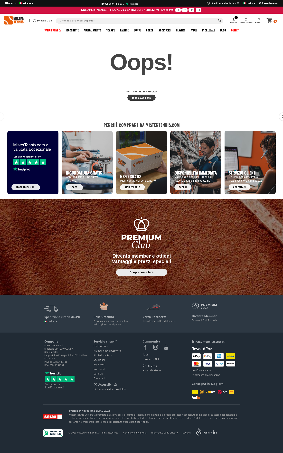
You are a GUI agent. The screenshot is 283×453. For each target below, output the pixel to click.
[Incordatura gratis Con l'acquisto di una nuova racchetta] (87, 162)
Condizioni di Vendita (135, 432)
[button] (11, 3)
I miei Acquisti (101, 346)
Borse (137, 30)
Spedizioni (99, 359)
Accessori (165, 30)
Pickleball (208, 30)
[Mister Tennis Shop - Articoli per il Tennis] (14, 20)
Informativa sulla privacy (164, 432)
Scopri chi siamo (152, 370)
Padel (193, 30)
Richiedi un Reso (103, 355)
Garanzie (98, 373)
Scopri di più (142, 421)
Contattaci (99, 378)
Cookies (186, 432)
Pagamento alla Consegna (206, 374)
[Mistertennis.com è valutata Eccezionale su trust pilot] (32, 162)
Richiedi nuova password (107, 350)
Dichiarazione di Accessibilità (110, 389)
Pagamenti (99, 364)
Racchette (72, 30)
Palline (124, 30)
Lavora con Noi (151, 359)
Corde (149, 30)
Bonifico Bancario (201, 370)
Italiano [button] (26, 3)
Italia (52, 321)
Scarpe (110, 30)
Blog (223, 30)
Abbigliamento (92, 30)
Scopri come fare (141, 272)
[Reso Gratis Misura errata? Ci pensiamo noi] (141, 162)
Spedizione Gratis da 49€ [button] (232, 3)
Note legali (99, 369)
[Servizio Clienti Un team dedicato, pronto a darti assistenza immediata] (250, 162)
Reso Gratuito (269, 3)
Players (180, 30)
